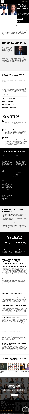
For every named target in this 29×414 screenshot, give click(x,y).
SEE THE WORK (19, 21)
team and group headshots (10, 349)
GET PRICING (19, 18)
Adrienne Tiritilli (10, 65)
